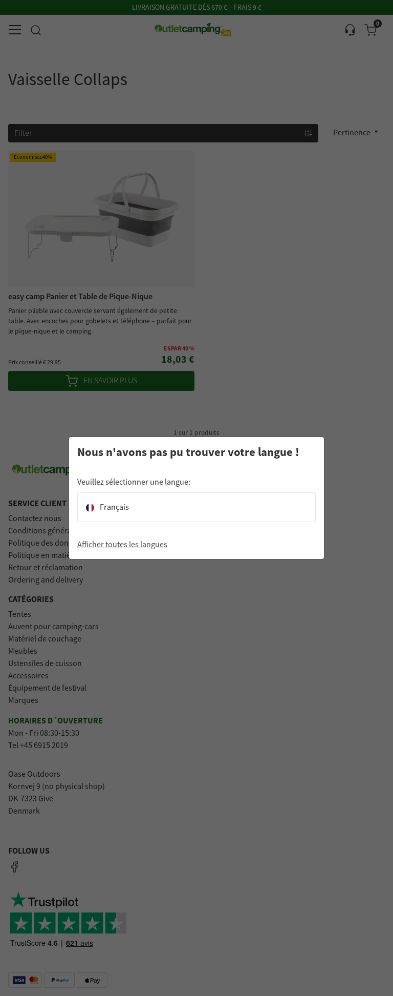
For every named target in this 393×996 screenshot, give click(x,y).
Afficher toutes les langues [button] (122, 545)
